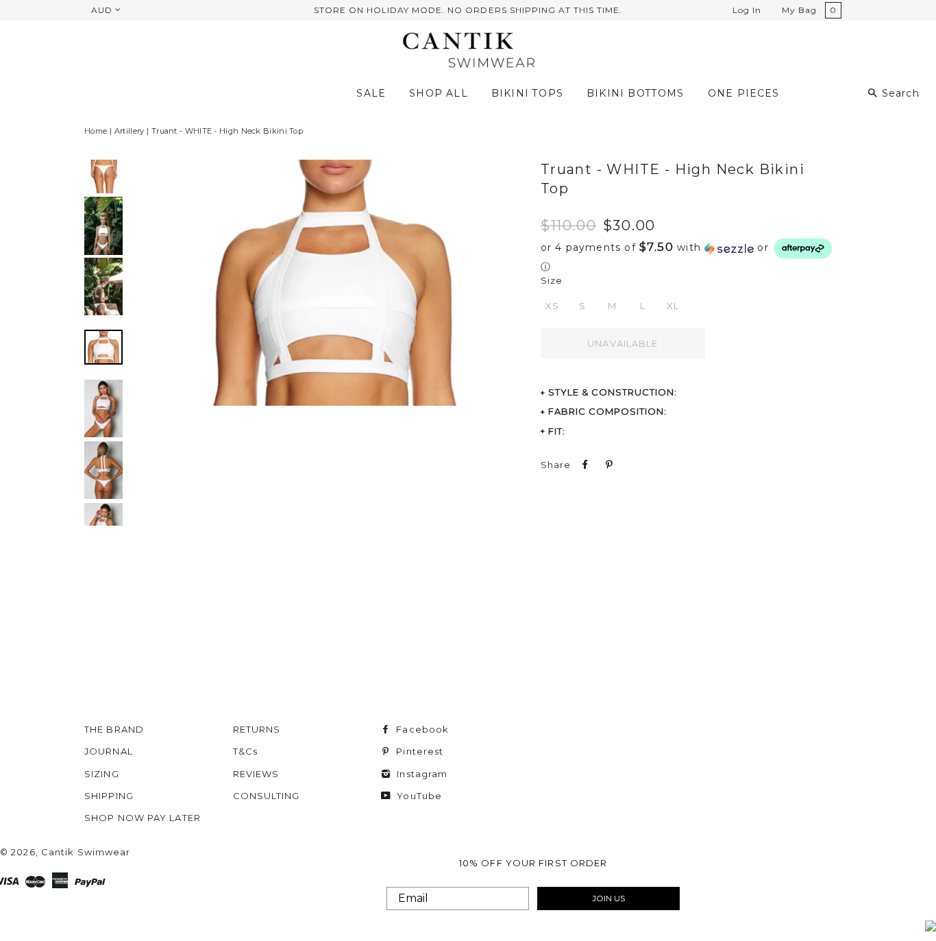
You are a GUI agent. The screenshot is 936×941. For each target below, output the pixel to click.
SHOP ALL (438, 93)
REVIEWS (256, 773)
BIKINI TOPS (527, 93)
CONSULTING (266, 795)
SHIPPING (109, 795)
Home (95, 131)
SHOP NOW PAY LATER (142, 817)
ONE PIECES (744, 93)
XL (673, 305)
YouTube (418, 795)
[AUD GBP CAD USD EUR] (104, 9)
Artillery (129, 131)
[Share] (584, 464)
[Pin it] (608, 464)
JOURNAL (108, 751)
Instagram (420, 773)
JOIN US (608, 898)
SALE (371, 93)
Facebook (421, 729)
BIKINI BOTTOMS (636, 93)
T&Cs (245, 751)
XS (552, 305)
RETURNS (257, 729)
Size (552, 280)
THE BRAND (114, 729)
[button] (688, 254)
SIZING (101, 773)
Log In (746, 10)
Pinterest (418, 751)
